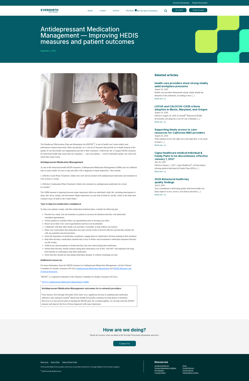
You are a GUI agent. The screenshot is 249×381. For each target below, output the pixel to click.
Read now (159, 99)
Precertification (159, 370)
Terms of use (44, 362)
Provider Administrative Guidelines (165, 368)
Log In (180, 10)
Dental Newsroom (199, 3)
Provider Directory (188, 368)
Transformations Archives (191, 373)
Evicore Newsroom (181, 3)
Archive (116, 10)
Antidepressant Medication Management (92, 268)
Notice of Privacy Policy (69, 362)
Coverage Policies (160, 373)
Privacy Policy (55, 362)
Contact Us (124, 343)
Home (90, 10)
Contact (102, 10)
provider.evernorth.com (162, 366)
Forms (185, 366)
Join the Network (188, 370)
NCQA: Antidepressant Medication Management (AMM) (65, 282)
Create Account (198, 10)
